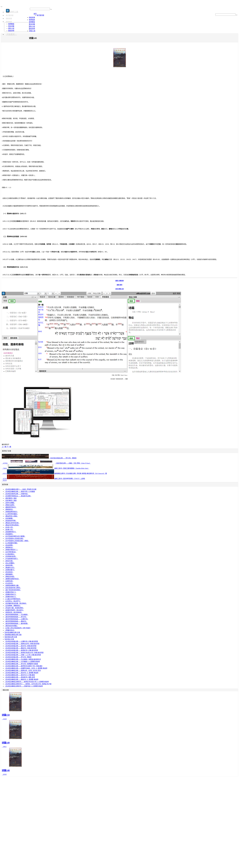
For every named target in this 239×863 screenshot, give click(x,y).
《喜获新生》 (9, 547)
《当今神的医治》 (11, 552)
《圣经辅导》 (9, 534)
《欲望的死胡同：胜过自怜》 (14, 610)
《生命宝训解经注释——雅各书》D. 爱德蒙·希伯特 (21, 679)
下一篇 (9, 446)
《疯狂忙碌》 (9, 561)
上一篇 (4, 446)
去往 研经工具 (119, 289)
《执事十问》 (9, 529)
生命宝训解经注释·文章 (12, 632)
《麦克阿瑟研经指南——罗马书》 (16, 617)
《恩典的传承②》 (11, 594)
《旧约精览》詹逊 (11, 500)
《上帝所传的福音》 (11, 514)
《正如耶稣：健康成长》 (13, 605)
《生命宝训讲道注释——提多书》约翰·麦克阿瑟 (20, 646)
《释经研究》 (9, 509)
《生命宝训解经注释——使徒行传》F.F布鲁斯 (20, 491)
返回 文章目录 (119, 280)
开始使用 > (11, 34)
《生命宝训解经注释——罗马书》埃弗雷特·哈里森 (21, 664)
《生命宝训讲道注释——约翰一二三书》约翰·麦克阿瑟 (23, 655)
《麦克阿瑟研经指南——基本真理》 (16, 623)
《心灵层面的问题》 (11, 543)
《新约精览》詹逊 (11, 498)
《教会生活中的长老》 (12, 523)
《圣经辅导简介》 (11, 532)
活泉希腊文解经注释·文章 (13, 634)
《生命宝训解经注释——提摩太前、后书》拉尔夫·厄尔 (23, 670)
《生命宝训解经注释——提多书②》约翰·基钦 (20, 675)
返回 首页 (119, 284)
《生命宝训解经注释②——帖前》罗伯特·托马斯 (20, 489)
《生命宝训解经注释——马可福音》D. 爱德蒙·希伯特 (22, 661)
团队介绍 (11, 28)
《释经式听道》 (10, 576)
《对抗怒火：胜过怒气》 (13, 601)
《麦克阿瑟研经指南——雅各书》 (16, 621)
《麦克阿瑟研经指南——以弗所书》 (16, 619)
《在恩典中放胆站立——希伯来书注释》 (18, 496)
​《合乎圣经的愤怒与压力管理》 (15, 536)
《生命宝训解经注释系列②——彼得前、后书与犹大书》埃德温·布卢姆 (28, 684)
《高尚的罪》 (9, 565)
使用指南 (9, 21)
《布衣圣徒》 (9, 572)
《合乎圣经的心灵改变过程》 (14, 538)
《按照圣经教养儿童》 (12, 585)
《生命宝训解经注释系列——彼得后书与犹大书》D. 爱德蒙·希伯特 (27, 681)
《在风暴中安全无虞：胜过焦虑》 (16, 603)
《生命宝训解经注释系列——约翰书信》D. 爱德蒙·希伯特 (24, 686)
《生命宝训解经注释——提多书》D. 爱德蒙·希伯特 (21, 673)
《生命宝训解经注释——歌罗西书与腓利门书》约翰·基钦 (23, 666)
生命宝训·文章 (9, 639)
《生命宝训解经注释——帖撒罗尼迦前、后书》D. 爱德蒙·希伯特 (26, 668)
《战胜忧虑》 (9, 581)
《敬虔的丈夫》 (10, 567)
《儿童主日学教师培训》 (13, 599)
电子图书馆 (9, 15)
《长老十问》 (9, 527)
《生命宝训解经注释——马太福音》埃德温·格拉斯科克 (23, 659)
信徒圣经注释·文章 (11, 637)
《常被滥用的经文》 (11, 511)
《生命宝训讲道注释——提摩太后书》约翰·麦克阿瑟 (22, 643)
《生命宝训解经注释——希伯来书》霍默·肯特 (20, 677)
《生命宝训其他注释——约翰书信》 (16, 494)
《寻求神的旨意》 (11, 556)
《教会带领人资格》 (11, 516)
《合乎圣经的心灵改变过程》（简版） (17, 541)
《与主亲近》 (9, 583)
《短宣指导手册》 (11, 520)
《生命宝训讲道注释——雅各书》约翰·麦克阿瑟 (20, 648)
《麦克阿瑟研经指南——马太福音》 (16, 614)
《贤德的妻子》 (10, 570)
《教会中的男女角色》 (12, 525)
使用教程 (11, 24)
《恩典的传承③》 (11, 596)
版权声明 (11, 30)
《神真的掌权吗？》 (11, 549)
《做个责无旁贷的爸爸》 (13, 590)
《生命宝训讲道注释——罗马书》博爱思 (18, 657)
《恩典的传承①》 (11, 592)
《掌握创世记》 (10, 630)
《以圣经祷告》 (10, 554)
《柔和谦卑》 (9, 574)
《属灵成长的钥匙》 (11, 626)
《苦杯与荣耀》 (10, 503)
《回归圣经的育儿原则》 (13, 588)
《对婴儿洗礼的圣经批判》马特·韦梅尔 (17, 628)
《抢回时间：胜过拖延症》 (13, 612)
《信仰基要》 (9, 518)
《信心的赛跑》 (10, 563)
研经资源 (9, 18)
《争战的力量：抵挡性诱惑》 (14, 608)
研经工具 (32, 31)
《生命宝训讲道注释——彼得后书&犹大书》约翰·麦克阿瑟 (24, 652)
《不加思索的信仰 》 (11, 558)
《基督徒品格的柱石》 (12, 579)
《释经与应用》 (10, 505)
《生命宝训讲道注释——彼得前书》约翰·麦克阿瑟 (21, 650)
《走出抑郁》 (9, 545)
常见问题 (11, 26)
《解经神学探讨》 (11, 507)
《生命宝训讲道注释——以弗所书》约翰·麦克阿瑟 (21, 641)
